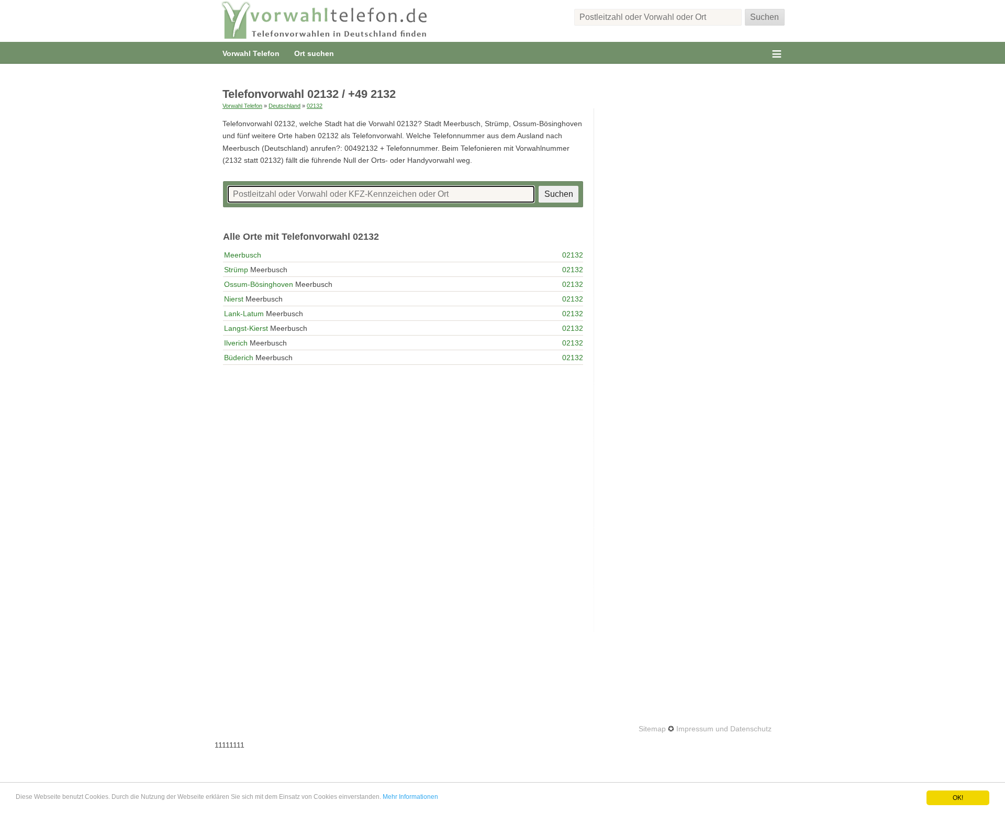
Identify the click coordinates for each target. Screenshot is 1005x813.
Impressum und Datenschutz (724, 729)
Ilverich (236, 343)
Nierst (233, 299)
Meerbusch (242, 255)
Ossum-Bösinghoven (258, 284)
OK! (958, 797)
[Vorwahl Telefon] (324, 21)
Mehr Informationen (410, 796)
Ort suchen (314, 53)
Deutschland (284, 106)
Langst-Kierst (246, 328)
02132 (314, 106)
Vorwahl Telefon (251, 53)
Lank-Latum (244, 313)
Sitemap (652, 729)
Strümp (236, 269)
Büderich (238, 357)
